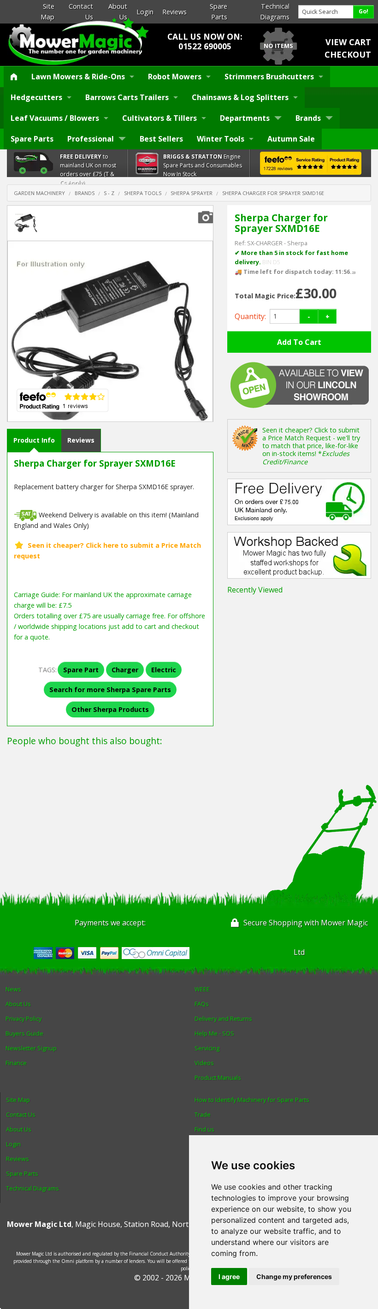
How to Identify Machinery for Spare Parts (252, 1100)
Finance (16, 1063)
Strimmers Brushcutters (269, 76)
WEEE (202, 989)
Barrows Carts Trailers (127, 97)
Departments (245, 118)
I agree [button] (229, 1276)
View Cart (348, 41)
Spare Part (81, 669)
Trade (203, 1114)
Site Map (18, 1100)
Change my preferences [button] (294, 1276)
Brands (308, 118)
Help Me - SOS (214, 1033)
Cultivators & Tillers (159, 118)
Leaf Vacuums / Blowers (55, 118)
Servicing (207, 1048)
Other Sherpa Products (110, 709)
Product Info (34, 440)
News (13, 989)
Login (145, 11)
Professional (90, 139)
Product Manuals (218, 1077)
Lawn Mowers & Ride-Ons (78, 76)
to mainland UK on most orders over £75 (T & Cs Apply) (88, 170)
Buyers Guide (24, 1033)
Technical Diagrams (32, 1188)
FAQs (202, 1004)
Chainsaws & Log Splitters (240, 97)
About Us (18, 1004)
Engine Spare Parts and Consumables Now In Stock (202, 165)
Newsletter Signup (31, 1048)
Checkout (348, 54)
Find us (204, 1129)
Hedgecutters (36, 97)
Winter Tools (220, 139)
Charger (125, 669)
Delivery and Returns (223, 1018)
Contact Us (20, 1114)
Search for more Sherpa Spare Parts (110, 689)
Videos (204, 1063)
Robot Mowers (174, 76)
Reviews (174, 11)
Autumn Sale (291, 139)
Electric (163, 669)
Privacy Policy (23, 1018)
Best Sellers (161, 139)
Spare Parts (32, 139)
